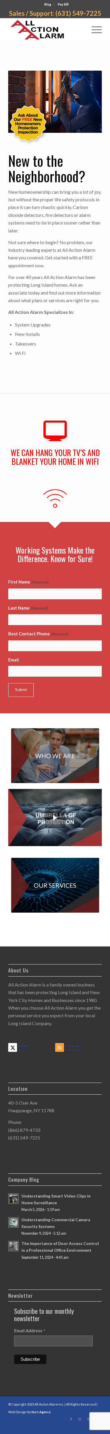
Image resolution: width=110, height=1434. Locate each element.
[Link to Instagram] (79, 1419)
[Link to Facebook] (71, 1419)
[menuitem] (47, 4)
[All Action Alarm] (45, 29)
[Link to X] (88, 1419)
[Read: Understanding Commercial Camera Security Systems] (13, 1222)
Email (13, 659)
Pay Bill (63, 4)
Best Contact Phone (38, 633)
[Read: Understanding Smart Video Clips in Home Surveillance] (13, 1198)
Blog (47, 4)
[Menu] (94, 29)
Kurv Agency (41, 1412)
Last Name (28, 607)
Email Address (30, 1330)
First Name (28, 581)
